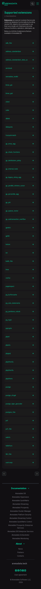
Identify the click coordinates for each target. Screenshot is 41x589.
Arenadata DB (20, 493)
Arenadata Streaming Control (20, 518)
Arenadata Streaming (20, 504)
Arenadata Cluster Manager (20, 511)
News (20, 549)
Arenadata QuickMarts (20, 500)
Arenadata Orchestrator (20, 535)
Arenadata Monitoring (20, 538)
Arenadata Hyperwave (20, 497)
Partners (20, 552)
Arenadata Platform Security (20, 515)
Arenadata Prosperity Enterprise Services (20, 526)
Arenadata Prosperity (20, 508)
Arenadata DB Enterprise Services (20, 531)
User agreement (20, 575)
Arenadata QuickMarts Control (20, 522)
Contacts (20, 556)
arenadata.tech (19, 563)
